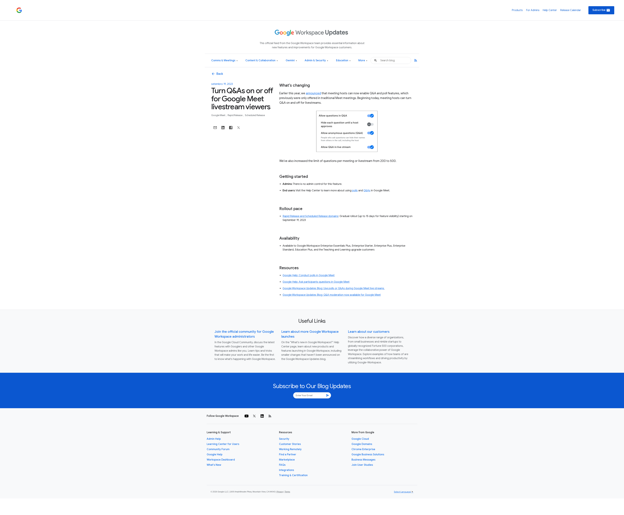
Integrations (286, 470)
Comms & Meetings (224, 60)
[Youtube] (246, 416)
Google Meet (218, 115)
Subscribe (601, 10)
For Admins (533, 10)
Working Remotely (290, 449)
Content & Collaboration (261, 60)
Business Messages (363, 459)
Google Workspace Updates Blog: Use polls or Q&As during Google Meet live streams (334, 288)
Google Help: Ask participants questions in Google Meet (316, 282)
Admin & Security (316, 60)
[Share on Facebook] (231, 128)
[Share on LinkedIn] (223, 128)
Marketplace (287, 459)
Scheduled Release (255, 115)
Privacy (280, 492)
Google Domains (361, 444)
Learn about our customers (369, 332)
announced (313, 93)
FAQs (282, 465)
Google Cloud (360, 439)
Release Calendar (570, 10)
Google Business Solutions (367, 454)
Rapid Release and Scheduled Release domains (310, 216)
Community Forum (218, 449)
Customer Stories (290, 444)
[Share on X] (238, 128)
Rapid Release (235, 115)
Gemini (291, 60)
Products (517, 10)
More (362, 60)
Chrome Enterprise (363, 449)
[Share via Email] (215, 128)
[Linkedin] (262, 416)
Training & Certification (293, 475)
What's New (214, 465)
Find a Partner (287, 454)
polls (355, 190)
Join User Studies (362, 465)
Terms (287, 492)
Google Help (214, 454)
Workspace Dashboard (221, 459)
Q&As (367, 190)
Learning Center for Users (223, 444)
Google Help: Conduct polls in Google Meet (309, 275)
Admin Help (214, 439)
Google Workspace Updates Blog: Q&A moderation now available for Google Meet (332, 295)
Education (343, 60)
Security (284, 439)
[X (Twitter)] (254, 416)
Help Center (550, 10)
